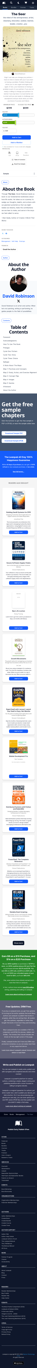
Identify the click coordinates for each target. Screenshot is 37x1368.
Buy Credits (5, 1293)
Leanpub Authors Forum (9, 1239)
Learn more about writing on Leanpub (18, 994)
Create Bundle (6, 1220)
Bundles (13, 7)
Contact (4, 1275)
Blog (3, 1273)
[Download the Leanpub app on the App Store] (18, 1363)
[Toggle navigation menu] (34, 173)
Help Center (5, 1298)
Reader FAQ (5, 1295)
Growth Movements (18, 659)
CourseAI (4, 1166)
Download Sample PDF (14, 433)
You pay (5, 127)
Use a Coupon (6, 1155)
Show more (18, 943)
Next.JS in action (18, 611)
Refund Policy (6, 1334)
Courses (23, 7)
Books (5, 7)
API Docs (4, 1248)
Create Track (6, 1225)
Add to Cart (16, 137)
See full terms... (18, 471)
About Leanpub (6, 1270)
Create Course (6, 1223)
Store (6, 1114)
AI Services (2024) (7, 1311)
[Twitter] (18, 301)
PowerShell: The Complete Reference (18, 860)
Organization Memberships (10, 1200)
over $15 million (28, 987)
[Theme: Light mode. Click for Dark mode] (18, 2)
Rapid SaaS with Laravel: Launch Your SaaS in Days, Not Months (18, 710)
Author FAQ (5, 1234)
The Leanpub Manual (8, 1241)
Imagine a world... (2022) (9, 1314)
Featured (4, 1141)
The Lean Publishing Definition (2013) (13, 1316)
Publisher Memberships (9, 1202)
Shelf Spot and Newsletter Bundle (12, 1175)
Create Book (6, 1218)
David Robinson (20, 74)
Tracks (32, 7)
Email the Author (9, 249)
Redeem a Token (7, 1157)
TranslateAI (5, 1180)
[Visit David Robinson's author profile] (18, 283)
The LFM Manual (7, 1243)
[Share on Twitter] (3, 233)
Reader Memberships (9, 1291)
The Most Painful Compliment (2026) (13, 1306)
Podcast (4, 1153)
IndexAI (4, 1171)
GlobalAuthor (6, 1168)
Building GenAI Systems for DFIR (18, 512)
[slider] (18, 115)
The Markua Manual (8, 1246)
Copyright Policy (7, 1329)
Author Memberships (8, 1216)
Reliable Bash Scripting (18, 912)
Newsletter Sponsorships (10, 1173)
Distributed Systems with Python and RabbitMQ (18, 808)
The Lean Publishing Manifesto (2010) (14, 1318)
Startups (22, 241)
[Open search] (11, 2)
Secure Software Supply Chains (18, 563)
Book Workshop (7, 1189)
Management (6, 241)
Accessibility (6, 1261)
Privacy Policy (6, 1332)
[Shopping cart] (25, 2)
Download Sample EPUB (14, 441)
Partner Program (7, 1257)
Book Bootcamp (7, 1191)
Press (3, 1277)
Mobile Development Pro (18, 756)
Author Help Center (8, 1236)
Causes (4, 1259)
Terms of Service (7, 1327)
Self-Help (15, 241)
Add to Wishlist (16, 143)
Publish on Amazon (8, 1178)
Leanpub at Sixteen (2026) (10, 1309)
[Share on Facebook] (6, 233)
